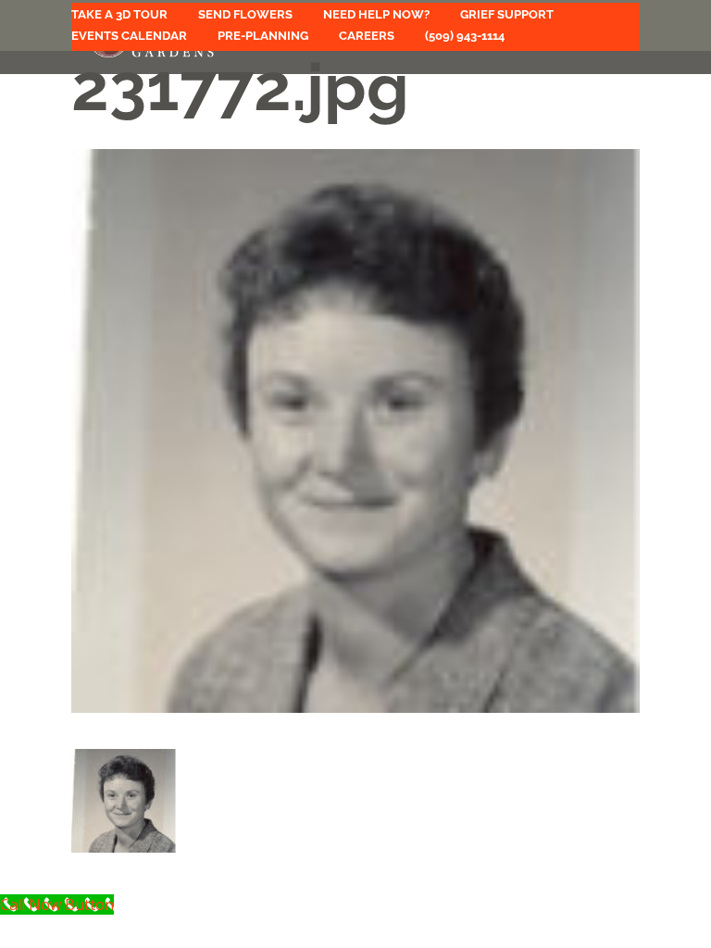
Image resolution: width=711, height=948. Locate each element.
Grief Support (507, 14)
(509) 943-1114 (465, 36)
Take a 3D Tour (119, 14)
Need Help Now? (376, 14)
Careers (366, 36)
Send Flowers (245, 14)
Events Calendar (129, 36)
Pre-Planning (263, 36)
